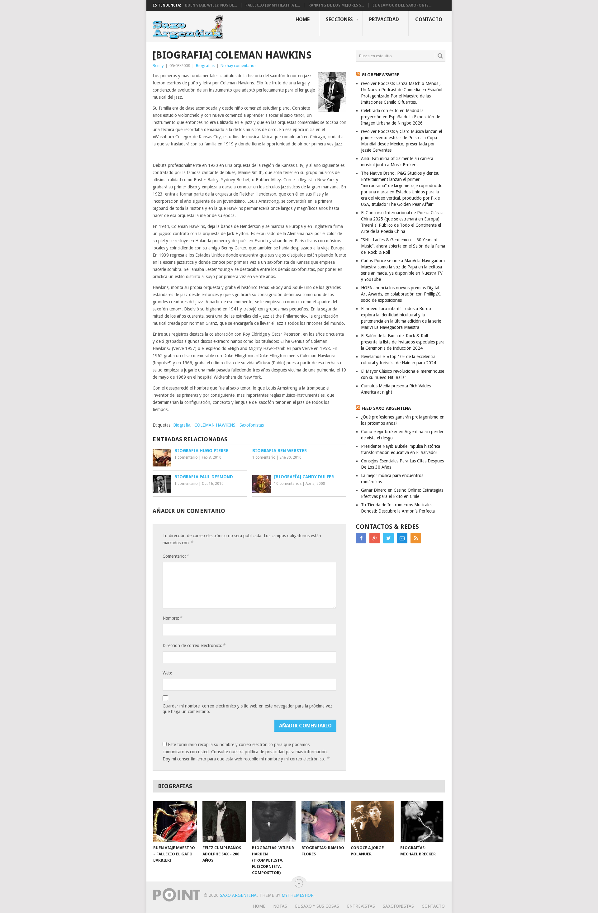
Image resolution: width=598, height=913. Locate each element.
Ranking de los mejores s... (336, 5)
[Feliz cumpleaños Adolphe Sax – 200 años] (224, 821)
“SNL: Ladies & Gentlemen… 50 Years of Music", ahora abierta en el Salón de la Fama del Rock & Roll (403, 246)
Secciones (339, 19)
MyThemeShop (297, 895)
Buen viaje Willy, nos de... (211, 5)
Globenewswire (380, 74)
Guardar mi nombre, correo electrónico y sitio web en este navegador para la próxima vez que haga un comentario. (247, 708)
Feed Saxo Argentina (386, 408)
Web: (167, 672)
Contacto (428, 19)
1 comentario (186, 457)
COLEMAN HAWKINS (214, 425)
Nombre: (172, 618)
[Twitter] (388, 538)
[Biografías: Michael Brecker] (422, 821)
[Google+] (374, 538)
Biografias (205, 65)
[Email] (402, 538)
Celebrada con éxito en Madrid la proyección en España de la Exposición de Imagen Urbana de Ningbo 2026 (400, 116)
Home (303, 19)
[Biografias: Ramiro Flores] (323, 821)
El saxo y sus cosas (317, 906)
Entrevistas (361, 906)
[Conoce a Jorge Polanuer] (372, 821)
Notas (280, 906)
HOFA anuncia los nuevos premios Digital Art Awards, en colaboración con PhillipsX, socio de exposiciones (401, 294)
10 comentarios (287, 483)
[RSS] (416, 538)
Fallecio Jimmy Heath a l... (272, 5)
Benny (158, 65)
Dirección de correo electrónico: (194, 645)
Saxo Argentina (238, 895)
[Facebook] (361, 538)
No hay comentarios (238, 65)
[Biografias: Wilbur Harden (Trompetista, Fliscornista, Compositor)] (274, 821)
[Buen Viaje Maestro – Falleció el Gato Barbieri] (175, 821)
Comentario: (176, 556)
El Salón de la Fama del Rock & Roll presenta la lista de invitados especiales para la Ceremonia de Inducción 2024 (402, 342)
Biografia (181, 425)
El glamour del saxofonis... (402, 5)
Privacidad (384, 19)
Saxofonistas (252, 425)
